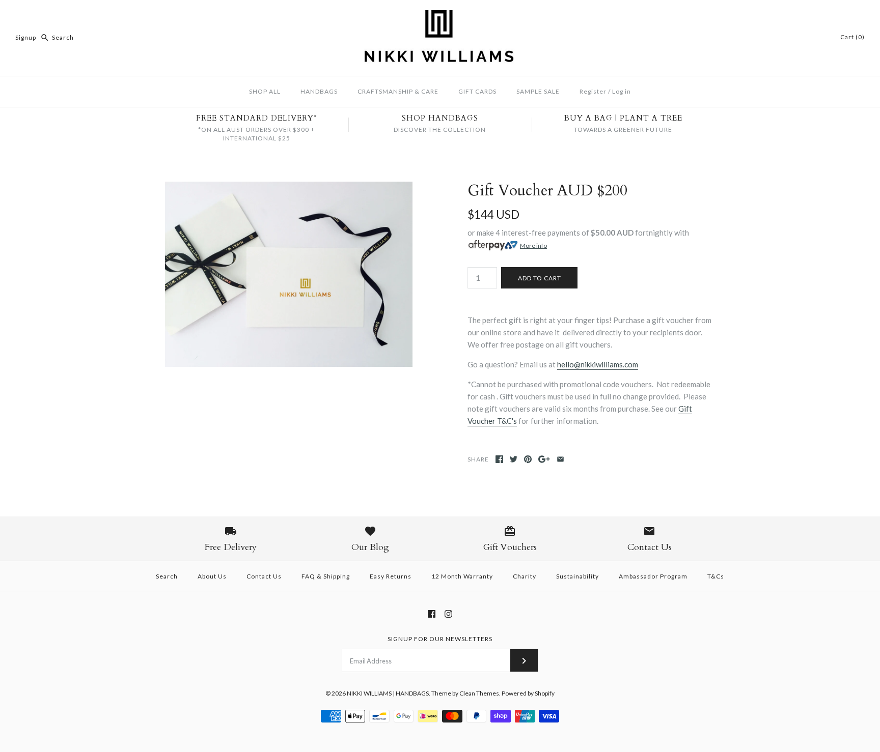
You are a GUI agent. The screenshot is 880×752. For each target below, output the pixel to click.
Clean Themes (479, 693)
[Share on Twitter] (513, 459)
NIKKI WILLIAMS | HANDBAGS (388, 693)
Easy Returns (390, 576)
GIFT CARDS (477, 91)
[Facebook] (431, 614)
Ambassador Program (653, 576)
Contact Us (264, 576)
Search (167, 576)
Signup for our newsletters (440, 639)
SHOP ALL (265, 91)
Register (593, 91)
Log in (621, 91)
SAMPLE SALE (538, 91)
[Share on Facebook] (499, 459)
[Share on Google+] (544, 459)
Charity (524, 576)
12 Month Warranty (462, 576)
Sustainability (577, 576)
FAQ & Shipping (325, 576)
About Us (212, 576)
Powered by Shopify (528, 693)
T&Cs (715, 576)
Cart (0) (852, 37)
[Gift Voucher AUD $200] (289, 187)
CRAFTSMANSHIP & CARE (398, 91)
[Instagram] (448, 614)
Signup (25, 37)
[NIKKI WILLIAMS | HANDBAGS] (440, 16)
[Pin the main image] (528, 459)
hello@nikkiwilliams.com (597, 364)
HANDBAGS (319, 91)
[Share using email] (560, 459)
